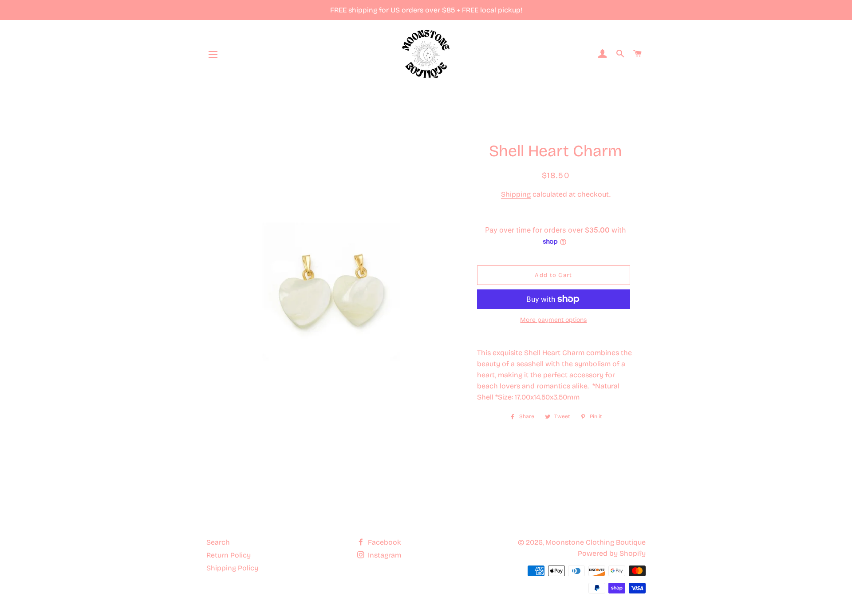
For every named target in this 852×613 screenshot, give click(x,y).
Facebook (383, 542)
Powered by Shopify (612, 553)
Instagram (383, 555)
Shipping (516, 194)
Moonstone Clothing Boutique (595, 542)
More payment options (553, 320)
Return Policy (228, 555)
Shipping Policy (232, 568)
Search (218, 542)
